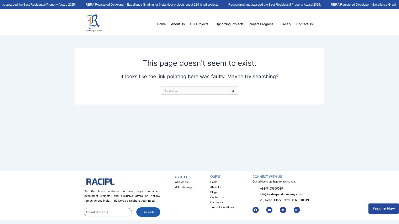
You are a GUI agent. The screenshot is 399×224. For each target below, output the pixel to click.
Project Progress (261, 24)
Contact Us (304, 24)
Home (161, 24)
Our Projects (199, 24)
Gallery (286, 24)
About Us (178, 24)
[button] (200, 24)
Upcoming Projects (230, 24)
